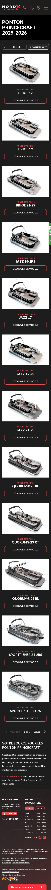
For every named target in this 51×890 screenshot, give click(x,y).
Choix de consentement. (21, 863)
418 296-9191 (12, 819)
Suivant (37, 731)
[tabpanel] (35, 823)
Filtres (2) (15, 46)
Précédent (15, 731)
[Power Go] (25, 879)
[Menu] (46, 7)
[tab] (29, 808)
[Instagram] (44, 837)
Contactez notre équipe (13, 776)
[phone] (31, 7)
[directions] (38, 7)
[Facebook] (40, 837)
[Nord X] (11, 7)
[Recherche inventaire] (25, 7)
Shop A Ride (20, 875)
